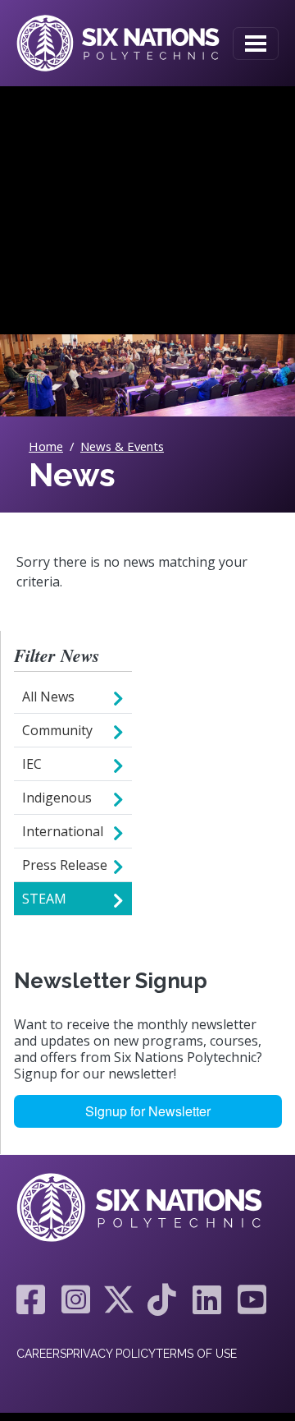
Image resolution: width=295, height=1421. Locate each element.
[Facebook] (30, 1299)
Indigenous (57, 798)
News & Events (122, 446)
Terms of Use (196, 1353)
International (62, 831)
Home (46, 446)
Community (57, 730)
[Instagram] (75, 1299)
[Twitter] (118, 1299)
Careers (41, 1353)
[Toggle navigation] (256, 43)
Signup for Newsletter (148, 1110)
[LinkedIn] (206, 1299)
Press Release (64, 865)
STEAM (44, 899)
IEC (32, 764)
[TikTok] (161, 1299)
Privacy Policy (111, 1353)
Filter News (57, 656)
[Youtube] (247, 1299)
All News (48, 697)
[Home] (118, 43)
